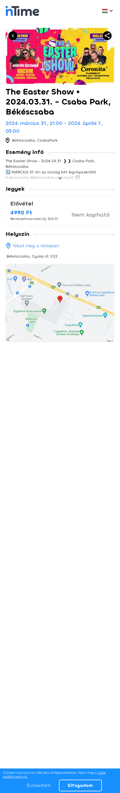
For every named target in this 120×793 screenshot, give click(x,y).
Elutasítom (39, 785)
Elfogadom (80, 785)
